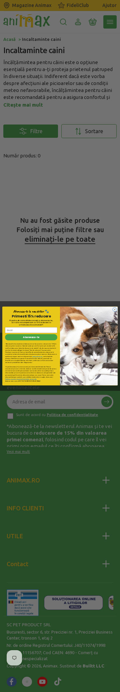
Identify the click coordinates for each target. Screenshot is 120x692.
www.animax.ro (37, 356)
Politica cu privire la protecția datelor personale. (21, 379)
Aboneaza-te (31, 337)
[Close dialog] (115, 309)
